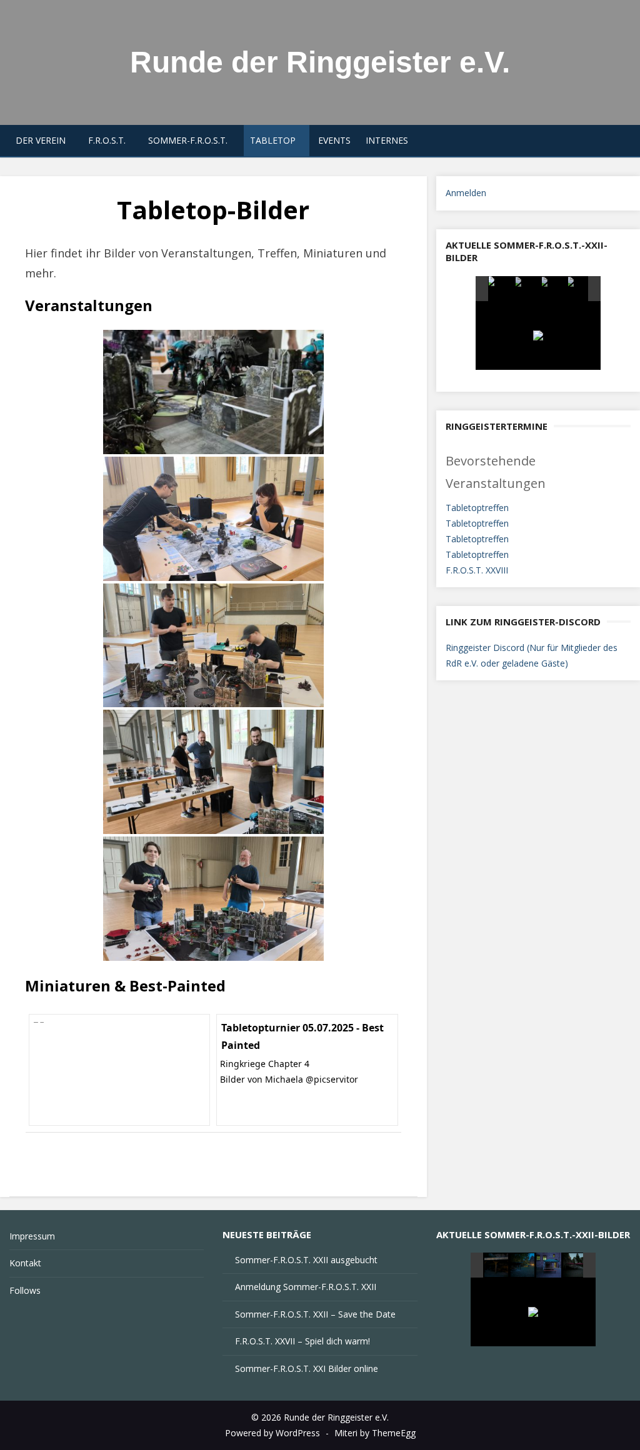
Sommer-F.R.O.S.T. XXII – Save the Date (315, 1314)
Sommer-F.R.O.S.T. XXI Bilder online (306, 1368)
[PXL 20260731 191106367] (580, 289)
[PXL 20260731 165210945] (501, 288)
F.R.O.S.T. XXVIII (477, 570)
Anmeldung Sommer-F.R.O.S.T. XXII (305, 1287)
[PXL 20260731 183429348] (554, 289)
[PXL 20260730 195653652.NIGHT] (575, 1265)
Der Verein (41, 140)
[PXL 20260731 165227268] (527, 289)
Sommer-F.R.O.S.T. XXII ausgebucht (306, 1260)
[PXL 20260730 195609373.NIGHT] (497, 1265)
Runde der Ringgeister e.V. (320, 62)
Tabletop (273, 140)
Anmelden (466, 193)
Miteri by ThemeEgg (375, 1433)
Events (334, 140)
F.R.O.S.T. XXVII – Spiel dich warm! (302, 1341)
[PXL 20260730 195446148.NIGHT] (549, 1265)
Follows (25, 1290)
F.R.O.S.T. (107, 140)
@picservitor (332, 1079)
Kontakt (25, 1263)
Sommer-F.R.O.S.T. (188, 140)
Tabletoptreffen (477, 508)
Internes (387, 140)
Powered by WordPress (272, 1433)
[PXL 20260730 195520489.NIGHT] (523, 1265)
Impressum (32, 1236)
